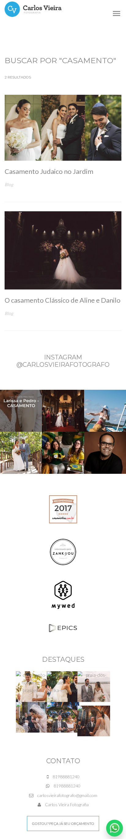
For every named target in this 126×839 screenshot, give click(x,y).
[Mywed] (63, 594)
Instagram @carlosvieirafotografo (63, 361)
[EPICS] (63, 627)
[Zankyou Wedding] (63, 551)
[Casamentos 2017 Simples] (63, 508)
